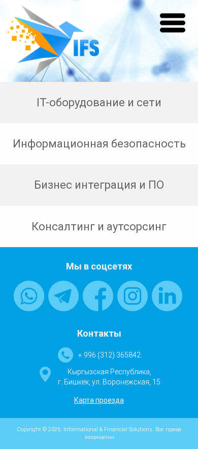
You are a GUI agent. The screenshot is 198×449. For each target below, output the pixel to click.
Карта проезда (99, 400)
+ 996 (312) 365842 (109, 355)
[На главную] (53, 40)
